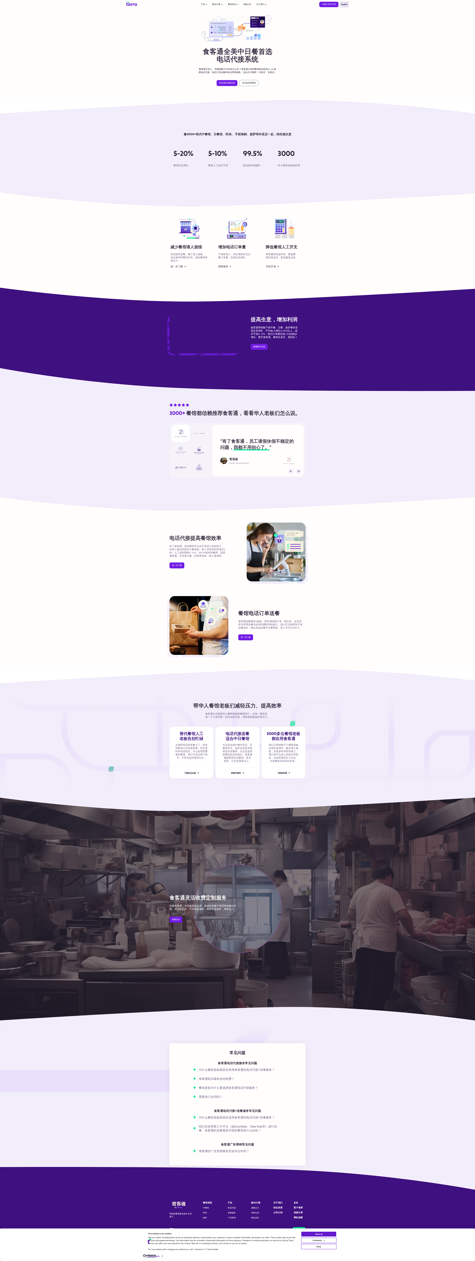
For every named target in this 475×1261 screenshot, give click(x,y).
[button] (204, 4)
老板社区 (247, 4)
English (344, 4)
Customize (317, 1240)
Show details (153, 1256)
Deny (319, 1246)
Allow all (318, 1234)
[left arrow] (291, 471)
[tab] (180, 433)
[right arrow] (299, 471)
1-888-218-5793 (329, 4)
